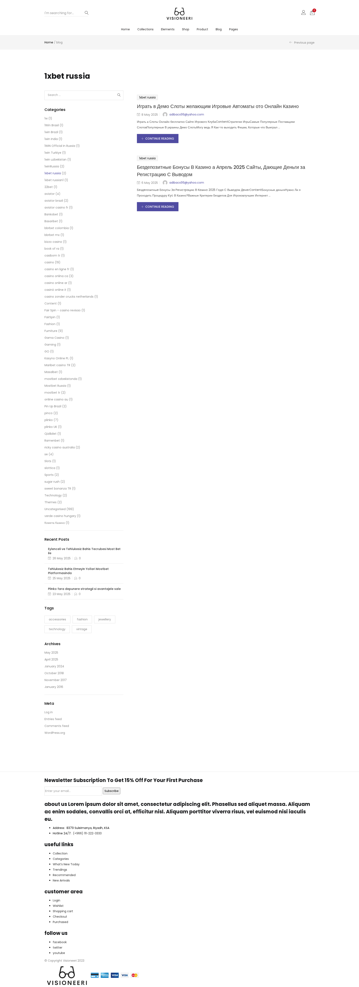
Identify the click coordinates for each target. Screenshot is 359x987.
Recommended (64, 875)
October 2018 (54, 673)
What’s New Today (66, 864)
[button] (312, 12)
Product (202, 29)
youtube (59, 953)
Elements (168, 29)
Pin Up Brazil (52, 406)
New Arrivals (61, 880)
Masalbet (51, 372)
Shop (185, 29)
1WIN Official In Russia (59, 146)
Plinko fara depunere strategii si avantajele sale (84, 589)
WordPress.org (54, 733)
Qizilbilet (50, 434)
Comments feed (56, 726)
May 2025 (51, 653)
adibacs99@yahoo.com (186, 114)
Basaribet (51, 221)
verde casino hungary (60, 516)
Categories (61, 859)
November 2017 (55, 680)
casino (49, 262)
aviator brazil (53, 201)
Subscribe (112, 791)
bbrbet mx (52, 235)
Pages (233, 29)
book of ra (51, 249)
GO (46, 351)
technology (57, 629)
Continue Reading (159, 138)
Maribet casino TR (57, 365)
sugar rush (52, 482)
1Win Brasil (51, 125)
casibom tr (52, 255)
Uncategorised (55, 509)
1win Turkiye (52, 153)
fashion (82, 619)
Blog (219, 29)
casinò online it (55, 290)
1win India (51, 139)
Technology (53, 495)
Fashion (49, 324)
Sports (49, 475)
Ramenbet (52, 440)
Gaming (50, 345)
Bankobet (51, 214)
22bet (48, 187)
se (46, 454)
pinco (48, 413)
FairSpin (49, 317)
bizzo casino (53, 242)
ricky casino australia (59, 447)
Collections (145, 29)
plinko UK (50, 427)
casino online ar (55, 283)
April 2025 (51, 659)
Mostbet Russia (55, 386)
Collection (60, 853)
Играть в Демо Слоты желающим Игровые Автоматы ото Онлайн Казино (218, 106)
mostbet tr (52, 392)
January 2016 (53, 687)
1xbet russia (147, 97)
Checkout (60, 917)
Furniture (50, 331)
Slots (47, 461)
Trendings (60, 870)
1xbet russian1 (54, 180)
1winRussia (51, 166)
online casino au (56, 399)
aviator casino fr (56, 207)
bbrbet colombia (56, 228)
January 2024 (54, 666)
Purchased (60, 922)
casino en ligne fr (56, 269)
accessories (57, 619)
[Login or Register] (303, 12)
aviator (49, 194)
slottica (49, 468)
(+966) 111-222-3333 (87, 833)
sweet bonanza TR (57, 488)
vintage (81, 629)
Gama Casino (54, 338)
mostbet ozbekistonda (60, 379)
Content (50, 303)
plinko (48, 420)
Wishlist (58, 906)
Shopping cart (63, 911)
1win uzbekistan (55, 159)
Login (56, 900)
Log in (48, 712)
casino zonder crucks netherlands (68, 297)
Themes (50, 502)
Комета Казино (54, 523)
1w (46, 118)
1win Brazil (51, 132)
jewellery (104, 619)
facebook (60, 942)
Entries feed (53, 719)
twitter (57, 947)
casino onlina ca (56, 276)
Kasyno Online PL (56, 358)
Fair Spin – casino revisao (62, 310)
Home (125, 29)
